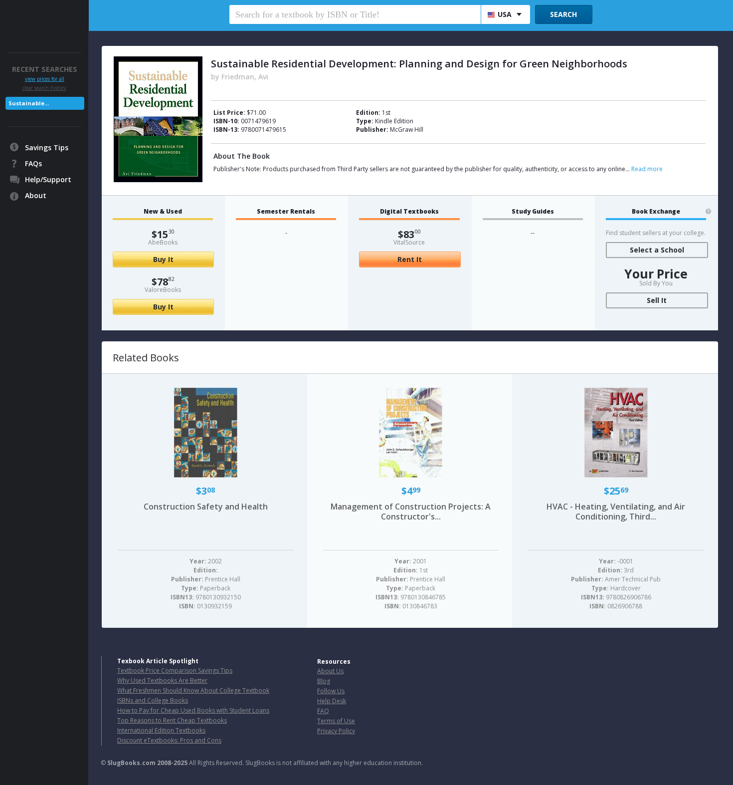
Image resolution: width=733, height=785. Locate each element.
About (35, 195)
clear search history (44, 87)
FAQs (33, 163)
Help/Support (48, 179)
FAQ (323, 711)
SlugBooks (45, 18)
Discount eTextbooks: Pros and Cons (169, 740)
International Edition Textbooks (161, 730)
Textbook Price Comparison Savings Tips (174, 670)
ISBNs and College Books (152, 700)
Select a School (657, 250)
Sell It (657, 300)
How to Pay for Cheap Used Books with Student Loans (193, 710)
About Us (330, 671)
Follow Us (331, 691)
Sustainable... (28, 103)
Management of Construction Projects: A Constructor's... (411, 511)
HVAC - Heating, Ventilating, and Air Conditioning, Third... (616, 511)
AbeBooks (163, 242)
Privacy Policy (336, 731)
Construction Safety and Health (206, 506)
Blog (323, 681)
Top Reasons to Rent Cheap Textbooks (172, 720)
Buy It (163, 259)
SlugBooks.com (131, 763)
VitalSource (409, 242)
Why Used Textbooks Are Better (162, 680)
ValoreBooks (163, 289)
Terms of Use (336, 721)
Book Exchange (656, 212)
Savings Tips (46, 147)
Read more (647, 169)
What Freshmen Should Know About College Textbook (193, 690)
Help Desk (331, 701)
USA (505, 14)
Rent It (409, 259)
